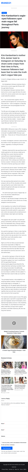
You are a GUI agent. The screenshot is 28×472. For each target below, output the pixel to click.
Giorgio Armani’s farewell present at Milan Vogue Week (6, 371)
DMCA (24, 469)
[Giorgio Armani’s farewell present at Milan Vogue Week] (7, 365)
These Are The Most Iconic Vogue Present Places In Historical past (21, 371)
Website (3, 436)
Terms (21, 469)
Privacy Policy (5, 469)
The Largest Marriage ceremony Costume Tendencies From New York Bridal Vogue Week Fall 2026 (7, 388)
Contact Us (11, 469)
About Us (17, 469)
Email (3, 429)
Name (3, 423)
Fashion (4, 12)
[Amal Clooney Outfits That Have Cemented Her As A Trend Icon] (21, 380)
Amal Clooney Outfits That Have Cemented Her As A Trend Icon (20, 387)
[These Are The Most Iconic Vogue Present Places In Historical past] (21, 365)
